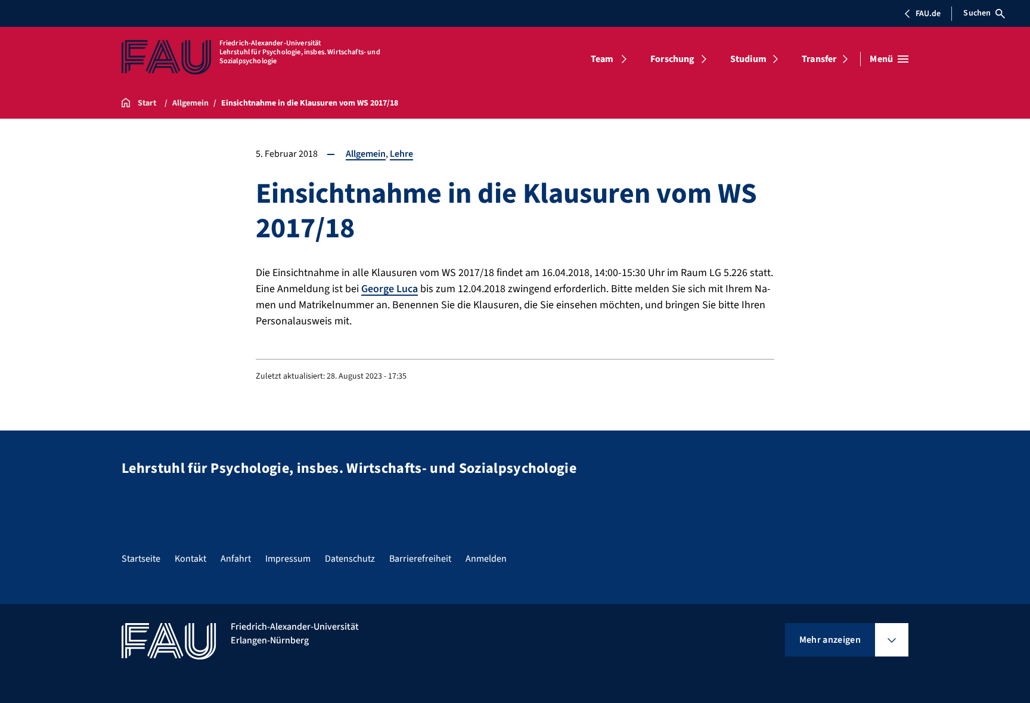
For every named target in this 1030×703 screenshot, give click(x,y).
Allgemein (366, 153)
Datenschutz (350, 558)
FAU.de (928, 14)
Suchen (977, 13)
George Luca (389, 288)
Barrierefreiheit (420, 558)
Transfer (819, 59)
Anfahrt (236, 558)
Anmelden (486, 558)
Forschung (672, 59)
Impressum (288, 558)
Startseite (141, 558)
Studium (748, 59)
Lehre (401, 153)
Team (602, 59)
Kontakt (190, 558)
